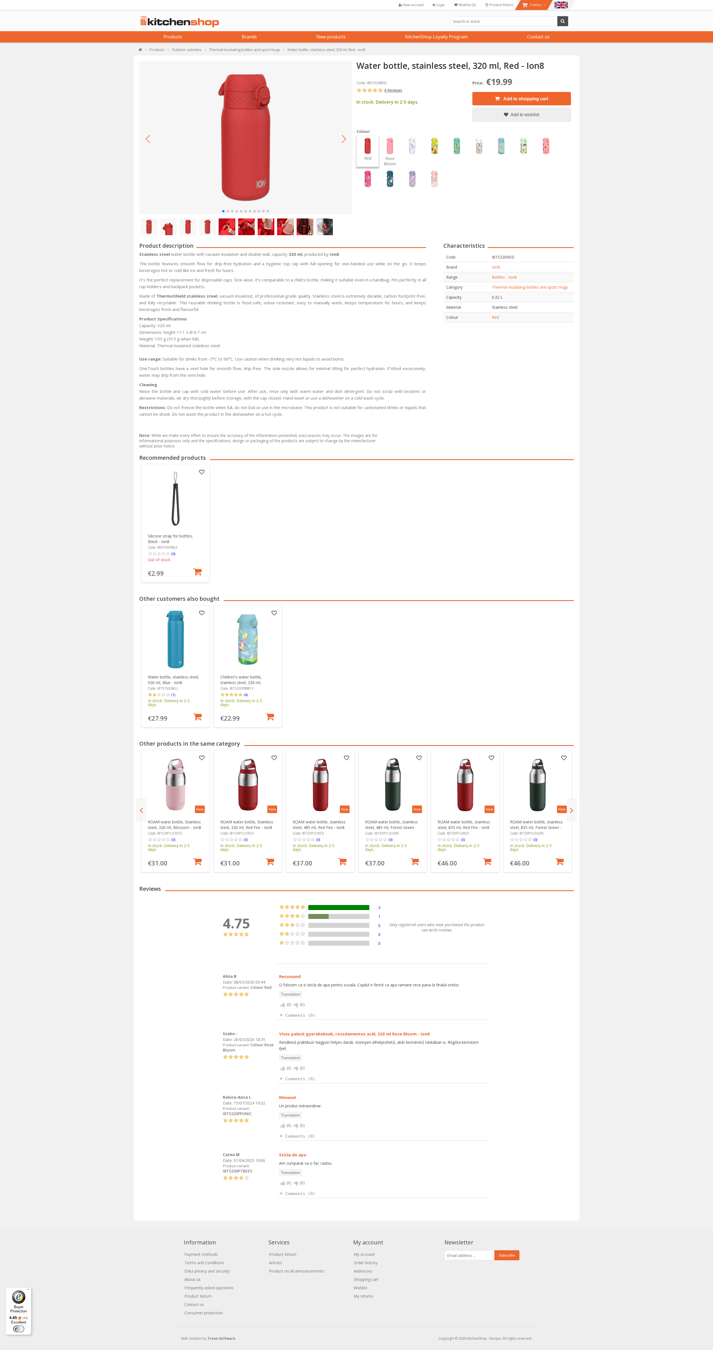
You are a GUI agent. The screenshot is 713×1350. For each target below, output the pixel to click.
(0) (173, 553)
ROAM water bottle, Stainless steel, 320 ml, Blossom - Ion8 (174, 824)
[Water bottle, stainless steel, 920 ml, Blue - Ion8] (175, 639)
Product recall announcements (296, 1271)
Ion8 (496, 267)
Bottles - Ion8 (504, 277)
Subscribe (507, 1255)
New (199, 809)
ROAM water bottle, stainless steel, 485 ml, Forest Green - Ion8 (391, 827)
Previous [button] (141, 810)
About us (192, 1279)
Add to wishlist (524, 114)
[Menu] (28, 1290)
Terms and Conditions (204, 1262)
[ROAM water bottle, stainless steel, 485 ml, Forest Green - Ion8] (392, 784)
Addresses (363, 1271)
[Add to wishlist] (202, 472)
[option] (175, 523)
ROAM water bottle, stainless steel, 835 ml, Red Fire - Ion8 (464, 824)
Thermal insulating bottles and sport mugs (530, 287)
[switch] (18, 1328)
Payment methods (201, 1254)
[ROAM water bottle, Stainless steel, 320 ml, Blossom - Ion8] (175, 784)
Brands (249, 37)
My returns (363, 1296)
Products (172, 37)
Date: (228, 982)
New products (331, 37)
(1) (173, 694)
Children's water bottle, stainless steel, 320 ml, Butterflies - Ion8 (241, 682)
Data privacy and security (207, 1271)
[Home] (140, 51)
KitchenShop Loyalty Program (436, 37)
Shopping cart (366, 1279)
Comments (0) (300, 1015)
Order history (365, 1262)
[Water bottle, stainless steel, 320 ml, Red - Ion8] (245, 137)
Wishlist (360, 1287)
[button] (147, 139)
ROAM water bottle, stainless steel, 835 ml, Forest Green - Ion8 (536, 827)
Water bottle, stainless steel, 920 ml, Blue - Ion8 (173, 679)
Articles (275, 1262)
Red (495, 317)
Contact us (538, 37)
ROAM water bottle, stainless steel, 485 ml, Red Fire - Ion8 (319, 824)
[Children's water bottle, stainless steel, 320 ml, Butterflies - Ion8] (248, 639)
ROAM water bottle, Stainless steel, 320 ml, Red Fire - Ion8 (246, 824)
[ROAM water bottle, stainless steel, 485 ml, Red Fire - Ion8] (320, 784)
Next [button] (572, 810)
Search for (562, 21)
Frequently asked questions (209, 1287)
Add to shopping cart (525, 98)
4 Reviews (393, 90)
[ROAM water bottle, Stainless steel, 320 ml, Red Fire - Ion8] (248, 784)
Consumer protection (203, 1312)
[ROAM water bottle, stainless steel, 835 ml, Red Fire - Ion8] (465, 784)
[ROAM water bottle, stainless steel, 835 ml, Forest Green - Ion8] (537, 784)
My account (364, 1254)
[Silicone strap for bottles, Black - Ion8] (175, 498)
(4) (246, 694)
